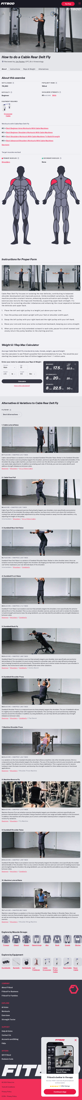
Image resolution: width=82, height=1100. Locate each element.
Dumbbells (26, 567)
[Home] (8, 4)
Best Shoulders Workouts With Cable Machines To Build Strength (33, 136)
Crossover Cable (8, 115)
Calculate (22, 381)
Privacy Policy (6, 1091)
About (4, 69)
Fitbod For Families (10, 996)
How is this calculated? (22, 386)
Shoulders (6, 162)
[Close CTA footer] (75, 1040)
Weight (5, 372)
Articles (5, 1007)
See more (5, 145)
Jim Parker (19, 62)
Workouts (6, 1011)
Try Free (68, 4)
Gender (5, 365)
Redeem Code (7, 1059)
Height (22, 372)
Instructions (15, 69)
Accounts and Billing (10, 1039)
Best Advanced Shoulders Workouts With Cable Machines (29, 141)
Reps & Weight (29, 69)
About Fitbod (7, 987)
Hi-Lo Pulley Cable (26, 468)
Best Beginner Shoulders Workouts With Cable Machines (29, 132)
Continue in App (60, 1092)
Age (21, 365)
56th (54, 95)
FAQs (4, 1043)
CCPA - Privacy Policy (9, 1096)
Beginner (5, 468)
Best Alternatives (10, 414)
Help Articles (7, 1031)
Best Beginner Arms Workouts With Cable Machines (27, 128)
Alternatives (43, 69)
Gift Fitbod (6, 1055)
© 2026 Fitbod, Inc (8, 1082)
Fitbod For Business (10, 991)
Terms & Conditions (8, 1087)
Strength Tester (8, 1019)
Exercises (6, 1015)
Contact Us (6, 1035)
